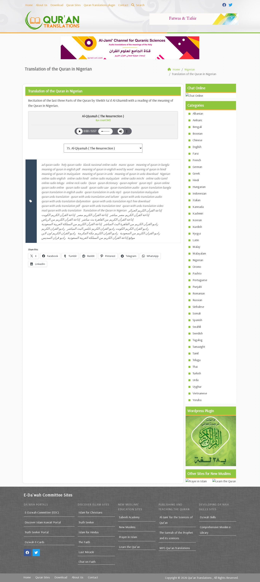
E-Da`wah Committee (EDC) (42, 512)
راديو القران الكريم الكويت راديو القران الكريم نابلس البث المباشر (108, 228)
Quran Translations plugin (99, 5)
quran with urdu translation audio (141, 197)
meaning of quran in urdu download (136, 174)
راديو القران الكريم (53, 228)
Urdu (196, 380)
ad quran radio (50, 165)
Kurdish (197, 227)
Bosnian (198, 133)
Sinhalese (198, 307)
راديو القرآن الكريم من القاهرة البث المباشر (131, 224)
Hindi (196, 180)
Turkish (197, 373)
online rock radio (76, 183)
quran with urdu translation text (101, 206)
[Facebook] (224, 4)
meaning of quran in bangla (152, 165)
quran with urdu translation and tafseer (95, 197)
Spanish (197, 320)
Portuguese (200, 280)
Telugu (197, 360)
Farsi (196, 153)
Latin (196, 240)
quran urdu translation (55, 197)
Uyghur (197, 386)
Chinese (197, 140)
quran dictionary (108, 183)
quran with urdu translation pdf (60, 206)
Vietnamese (200, 393)
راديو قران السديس (53, 238)
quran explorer (128, 183)
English (197, 147)
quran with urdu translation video (142, 206)
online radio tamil (156, 178)
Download (56, 5)
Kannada (198, 207)
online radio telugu (52, 183)
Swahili (197, 326)
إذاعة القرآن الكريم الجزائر (145, 210)
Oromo (197, 267)
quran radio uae (98, 187)
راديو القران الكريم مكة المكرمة (98, 233)
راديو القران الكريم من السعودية (140, 233)
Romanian (199, 293)
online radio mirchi (132, 178)
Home (29, 5)
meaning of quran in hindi (150, 169)
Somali (197, 313)
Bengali (197, 127)
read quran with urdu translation (61, 210)
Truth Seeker (86, 522)
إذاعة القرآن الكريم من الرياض (60, 219)
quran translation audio (124, 187)
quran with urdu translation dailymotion (65, 201)
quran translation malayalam (140, 192)
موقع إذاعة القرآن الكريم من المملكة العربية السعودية (101, 238)
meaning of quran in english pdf (60, 169)
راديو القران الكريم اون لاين (58, 233)
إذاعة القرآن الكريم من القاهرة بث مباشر (107, 219)
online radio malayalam (104, 178)
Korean (197, 220)
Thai (195, 366)
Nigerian (165, 174)
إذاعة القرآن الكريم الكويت (58, 215)
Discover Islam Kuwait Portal (43, 522)
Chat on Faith (87, 562)
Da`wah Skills (208, 517)
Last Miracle (86, 552)
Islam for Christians (90, 512)
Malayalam (199, 253)
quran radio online (52, 187)
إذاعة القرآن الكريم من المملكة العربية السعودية (71, 224)
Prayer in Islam (128, 537)
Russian (197, 300)
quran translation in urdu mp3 (103, 192)
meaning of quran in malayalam (60, 174)
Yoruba (197, 400)
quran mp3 (145, 183)
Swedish (198, 333)
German (197, 167)
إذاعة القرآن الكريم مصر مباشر (129, 215)
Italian (196, 200)
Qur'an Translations (200, 578)
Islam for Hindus (89, 532)
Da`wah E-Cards (34, 542)
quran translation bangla (156, 187)
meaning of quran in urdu (97, 174)
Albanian (198, 113)
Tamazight (199, 346)
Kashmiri (198, 213)
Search (139, 5)
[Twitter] (231, 4)
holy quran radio (71, 165)
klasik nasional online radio (100, 165)
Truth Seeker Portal (37, 532)
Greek (196, 173)
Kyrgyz (197, 233)
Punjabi (197, 287)
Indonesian (199, 193)
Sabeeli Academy (129, 517)
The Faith (84, 542)
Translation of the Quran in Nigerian (104, 210)
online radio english (53, 178)
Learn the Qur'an (129, 547)
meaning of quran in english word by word (107, 169)
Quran (92, 183)
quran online (161, 183)
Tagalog (198, 340)
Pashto (197, 273)
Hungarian (199, 187)
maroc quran (126, 165)
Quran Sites (73, 5)
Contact (123, 5)
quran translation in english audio (62, 192)
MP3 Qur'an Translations (175, 548)
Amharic (197, 120)
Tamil (196, 353)
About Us (41, 5)
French (197, 160)
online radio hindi (78, 178)
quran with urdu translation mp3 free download (121, 201)
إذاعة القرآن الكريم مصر (92, 215)
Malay (196, 247)
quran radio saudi (76, 187)
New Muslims (127, 527)
